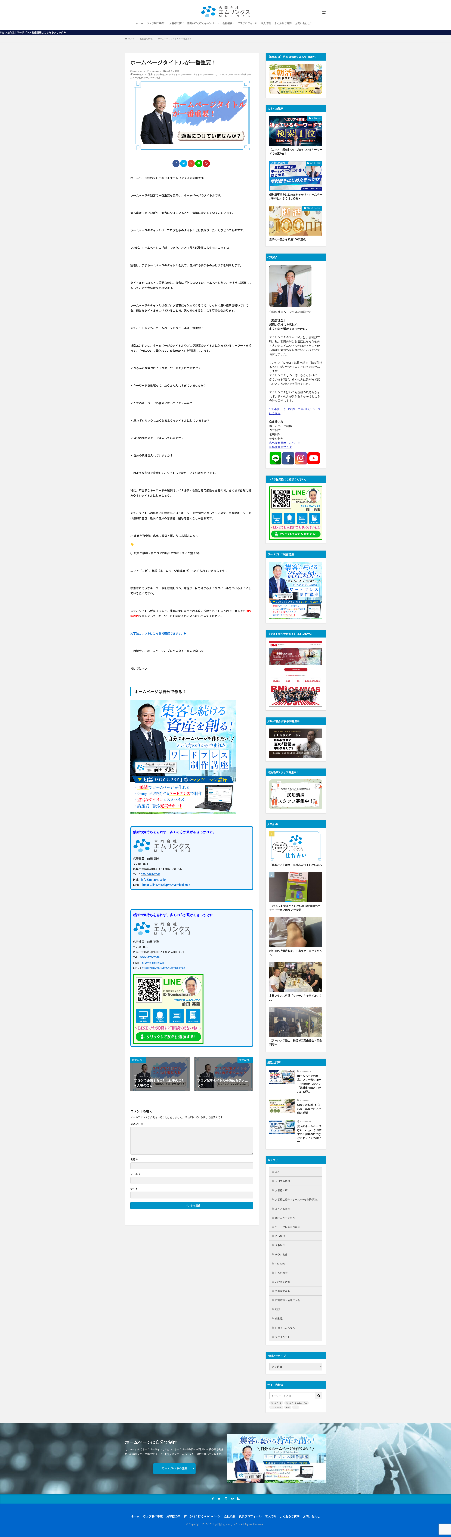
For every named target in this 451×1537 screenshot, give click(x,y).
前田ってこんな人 (314, 208)
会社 (277, 1171)
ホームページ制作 (285, 1217)
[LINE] (198, 163)
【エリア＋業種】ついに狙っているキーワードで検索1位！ (295, 151)
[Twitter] (183, 163)
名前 (134, 1159)
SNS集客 (137, 74)
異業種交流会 (282, 1290)
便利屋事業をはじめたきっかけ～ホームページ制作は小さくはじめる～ (295, 196)
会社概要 (227, 23)
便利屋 (279, 1318)
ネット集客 (159, 74)
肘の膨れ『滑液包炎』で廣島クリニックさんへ (295, 952)
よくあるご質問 (283, 23)
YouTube (280, 1263)
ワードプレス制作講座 (287, 1226)
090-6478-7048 (150, 874)
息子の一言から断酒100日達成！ (288, 239)
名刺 (287, 1407)
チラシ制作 (281, 1254)
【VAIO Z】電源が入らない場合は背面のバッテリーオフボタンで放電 (294, 907)
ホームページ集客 (152, 77)
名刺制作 (280, 1245)
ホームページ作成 (237, 74)
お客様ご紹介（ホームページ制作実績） (297, 1199)
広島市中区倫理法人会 (287, 1300)
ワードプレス (276, 1407)
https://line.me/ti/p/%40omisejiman (166, 884)
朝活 (277, 1309)
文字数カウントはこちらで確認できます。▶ (158, 633)
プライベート (282, 1336)
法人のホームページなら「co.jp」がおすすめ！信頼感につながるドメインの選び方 (309, 1134)
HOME (131, 38)
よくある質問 (282, 1208)
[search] (318, 1395)
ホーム (139, 23)
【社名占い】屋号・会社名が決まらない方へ (295, 864)
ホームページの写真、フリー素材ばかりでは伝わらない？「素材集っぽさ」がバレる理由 (309, 1083)
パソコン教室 (282, 1281)
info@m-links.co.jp (153, 879)
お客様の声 (175, 23)
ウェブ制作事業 (155, 23)
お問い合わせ (302, 23)
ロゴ (295, 1407)
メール (135, 1174)
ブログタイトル (172, 74)
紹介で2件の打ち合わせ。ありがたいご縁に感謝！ (309, 1108)
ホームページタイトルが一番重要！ (175, 38)
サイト (134, 1188)
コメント (136, 1124)
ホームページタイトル (191, 74)
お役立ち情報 (146, 38)
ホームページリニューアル (215, 74)
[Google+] (191, 163)
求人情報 (266, 23)
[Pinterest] (206, 163)
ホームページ (276, 1403)
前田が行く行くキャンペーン (203, 23)
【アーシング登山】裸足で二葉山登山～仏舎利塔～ (295, 1042)
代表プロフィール (247, 23)
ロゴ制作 (280, 1236)
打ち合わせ (281, 1272)
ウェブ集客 (147, 74)
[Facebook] (176, 163)
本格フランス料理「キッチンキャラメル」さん (295, 997)
